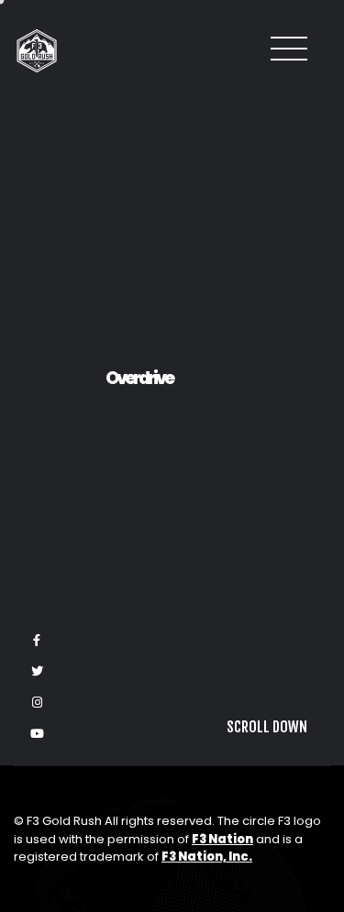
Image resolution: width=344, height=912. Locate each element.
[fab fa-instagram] (37, 703)
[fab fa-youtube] (37, 734)
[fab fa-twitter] (37, 672)
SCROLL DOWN (267, 873)
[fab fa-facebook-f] (36, 641)
